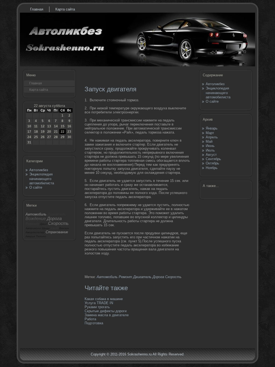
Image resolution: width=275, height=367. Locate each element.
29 (62, 137)
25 (36, 137)
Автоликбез (38, 170)
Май (209, 141)
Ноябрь (212, 168)
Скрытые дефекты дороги (105, 311)
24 (29, 137)
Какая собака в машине (104, 299)
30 (69, 137)
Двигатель (142, 277)
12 (43, 126)
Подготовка (94, 323)
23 (69, 132)
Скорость (173, 277)
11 (36, 126)
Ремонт (125, 277)
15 (62, 126)
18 (36, 132)
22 (62, 132)
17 (29, 132)
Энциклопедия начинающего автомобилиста (41, 178)
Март (210, 133)
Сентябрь (213, 159)
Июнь (210, 146)
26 (43, 137)
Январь (212, 128)
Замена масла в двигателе (107, 315)
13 (49, 126)
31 (29, 142)
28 (56, 137)
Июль (210, 150)
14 (56, 126)
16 (69, 126)
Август (211, 155)
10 (29, 126)
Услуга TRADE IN (99, 303)
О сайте (35, 187)
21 (56, 132)
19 (43, 132)
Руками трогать (97, 307)
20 (49, 132)
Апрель (212, 137)
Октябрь (212, 163)
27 (49, 137)
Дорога (158, 277)
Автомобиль (107, 277)
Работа (90, 319)
